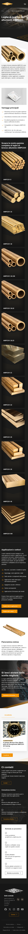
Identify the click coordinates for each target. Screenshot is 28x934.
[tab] (8, 715)
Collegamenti (20, 927)
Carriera (13, 914)
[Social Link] (5, 909)
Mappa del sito (6, 930)
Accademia (6, 755)
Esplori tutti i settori (8, 611)
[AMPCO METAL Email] (22, 899)
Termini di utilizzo (10, 924)
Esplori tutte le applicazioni (10, 606)
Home (2, 11)
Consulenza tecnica (8, 819)
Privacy (19, 924)
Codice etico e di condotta (19, 930)
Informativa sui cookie (8, 927)
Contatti (5, 783)
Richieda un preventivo (9, 695)
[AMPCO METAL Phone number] (18, 899)
